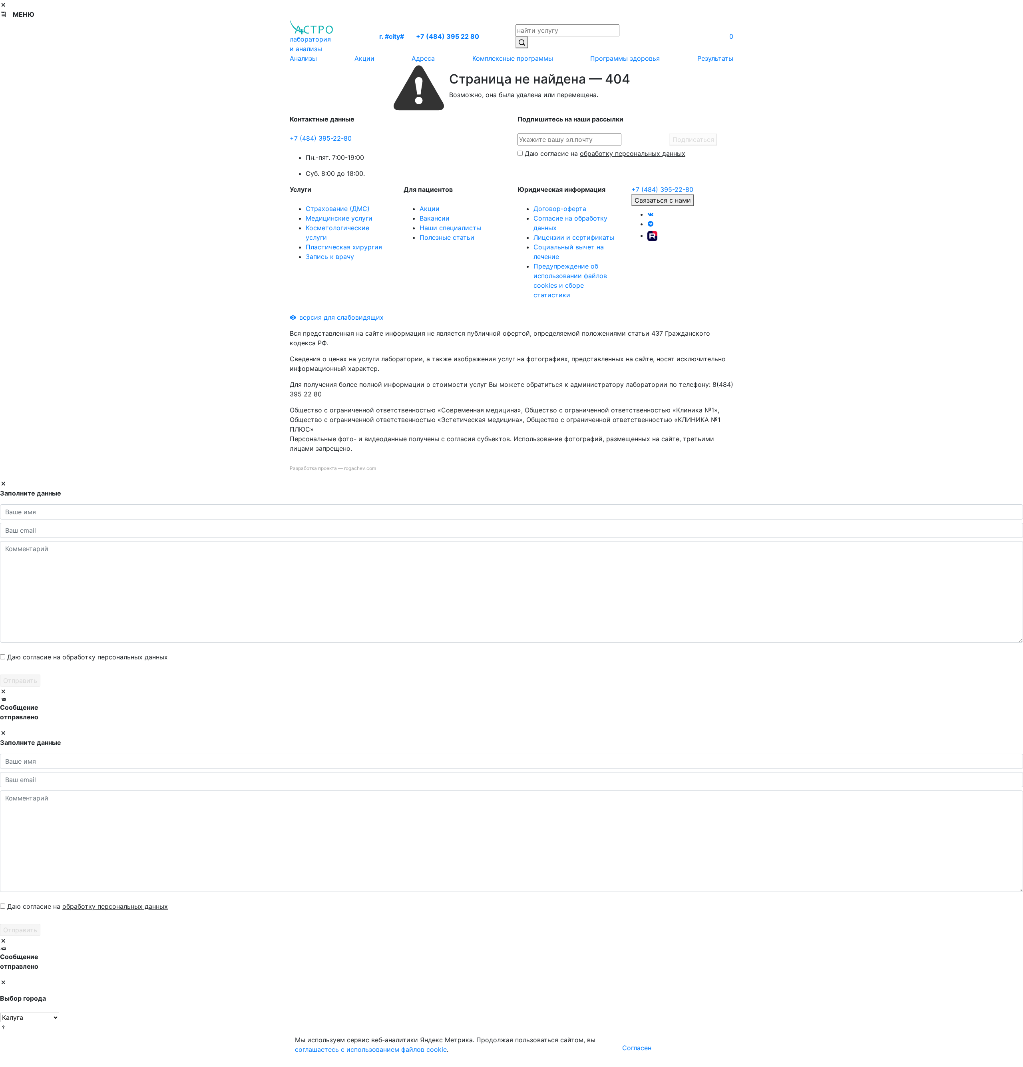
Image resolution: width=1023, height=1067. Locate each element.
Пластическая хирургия (344, 247)
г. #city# (391, 36)
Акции (430, 209)
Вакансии (435, 218)
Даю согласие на (605, 153)
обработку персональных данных (632, 153)
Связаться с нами (663, 200)
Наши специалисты (450, 228)
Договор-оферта (559, 209)
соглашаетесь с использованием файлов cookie (371, 1049)
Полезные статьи (447, 237)
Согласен (636, 1048)
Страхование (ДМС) (338, 209)
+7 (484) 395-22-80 (321, 138)
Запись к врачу (330, 257)
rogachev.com (360, 468)
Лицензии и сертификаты (573, 237)
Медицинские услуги (339, 218)
